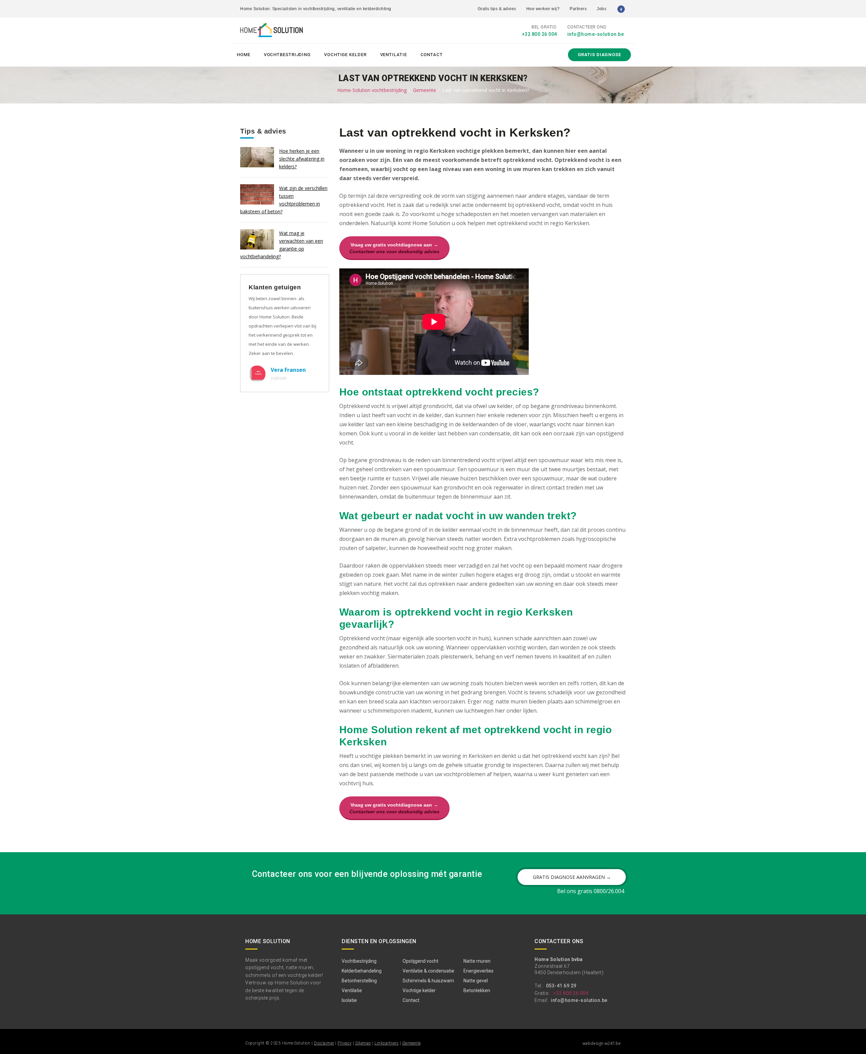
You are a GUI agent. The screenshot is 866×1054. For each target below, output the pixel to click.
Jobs (601, 8)
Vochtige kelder (345, 54)
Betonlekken (476, 990)
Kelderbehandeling (362, 971)
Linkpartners (386, 1043)
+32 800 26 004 (539, 34)
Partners (578, 8)
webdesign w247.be (602, 1043)
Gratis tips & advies (497, 8)
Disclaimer (324, 1043)
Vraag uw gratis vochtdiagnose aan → (394, 248)
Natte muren (477, 961)
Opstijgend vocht (420, 961)
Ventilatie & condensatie (428, 971)
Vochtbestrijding (287, 54)
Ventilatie (393, 54)
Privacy (345, 1043)
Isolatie (349, 1000)
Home (243, 54)
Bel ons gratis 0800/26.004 (590, 891)
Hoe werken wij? (543, 8)
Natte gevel (475, 980)
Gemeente (424, 90)
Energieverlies (478, 971)
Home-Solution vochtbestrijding (372, 90)
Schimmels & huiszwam (428, 980)
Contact (431, 54)
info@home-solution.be (595, 34)
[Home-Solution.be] (271, 31)
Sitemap (363, 1043)
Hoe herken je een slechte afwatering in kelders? (301, 159)
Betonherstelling (359, 980)
